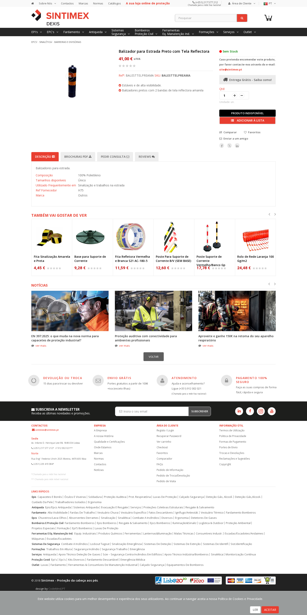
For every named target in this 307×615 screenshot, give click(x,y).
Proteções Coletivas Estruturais (163, 507)
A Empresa (100, 430)
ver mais (41, 345)
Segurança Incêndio (86, 549)
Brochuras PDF (76, 157)
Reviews (145, 157)
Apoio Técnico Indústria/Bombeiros (186, 554)
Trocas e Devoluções (231, 453)
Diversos (167, 517)
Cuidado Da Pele (42, 502)
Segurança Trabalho (115, 549)
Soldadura (95, 497)
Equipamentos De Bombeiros (185, 565)
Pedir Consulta (113, 157)
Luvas (44, 565)
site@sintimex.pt (230, 69)
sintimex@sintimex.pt (47, 429)
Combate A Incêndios (145, 517)
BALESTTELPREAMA (176, 75)
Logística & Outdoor (211, 523)
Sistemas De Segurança (46, 544)
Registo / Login (165, 430)
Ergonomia (94, 502)
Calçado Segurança (191, 497)
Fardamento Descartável (102, 559)
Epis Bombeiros (107, 523)
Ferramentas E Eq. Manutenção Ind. (52, 533)
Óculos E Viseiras (75, 497)
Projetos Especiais (43, 528)
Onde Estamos (102, 447)
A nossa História (103, 436)
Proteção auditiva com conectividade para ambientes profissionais (146, 338)
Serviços (135, 507)
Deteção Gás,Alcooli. (248, 497)
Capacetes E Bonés (50, 497)
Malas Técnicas (184, 533)
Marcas (83, 3)
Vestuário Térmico (212, 512)
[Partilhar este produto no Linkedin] (237, 145)
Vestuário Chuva (107, 512)
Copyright (225, 464)
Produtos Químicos (110, 533)
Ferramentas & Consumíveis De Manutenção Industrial (102, 565)
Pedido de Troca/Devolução (173, 475)
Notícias (99, 470)
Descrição (43, 157)
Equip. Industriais (85, 533)
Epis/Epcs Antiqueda (58, 507)
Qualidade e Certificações (109, 441)
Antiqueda (38, 507)
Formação (63, 528)
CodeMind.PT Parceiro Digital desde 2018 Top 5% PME (61, 590)
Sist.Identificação (241, 544)
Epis (34, 497)
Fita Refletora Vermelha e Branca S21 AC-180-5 (132, 259)
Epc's (62, 559)
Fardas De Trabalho (82, 512)
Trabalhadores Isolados (70, 502)
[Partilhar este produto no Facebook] (221, 145)
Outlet (35, 565)
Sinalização (108, 517)
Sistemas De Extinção (187, 544)
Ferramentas (133, 533)
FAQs (160, 464)
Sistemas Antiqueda (86, 507)
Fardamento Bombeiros (241, 512)
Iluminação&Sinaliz (185, 523)
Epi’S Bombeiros (82, 528)
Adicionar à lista (250, 120)
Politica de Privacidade (232, 436)
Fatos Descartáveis (161, 512)
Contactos (67, 3)
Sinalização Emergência (127, 544)
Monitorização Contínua (241, 554)
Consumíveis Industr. (209, 533)
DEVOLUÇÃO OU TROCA (62, 378)
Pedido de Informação (170, 470)
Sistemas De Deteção (157, 544)
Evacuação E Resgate (114, 507)
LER (255, 610)
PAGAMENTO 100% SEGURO (251, 380)
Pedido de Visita (166, 481)
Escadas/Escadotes (59, 538)
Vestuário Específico (133, 512)
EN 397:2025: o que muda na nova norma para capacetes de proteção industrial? (65, 338)
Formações (38, 549)
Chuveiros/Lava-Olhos (52, 517)
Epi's (54, 559)
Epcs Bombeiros (160, 523)
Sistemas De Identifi (215, 544)
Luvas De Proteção (165, 497)
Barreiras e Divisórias (67, 42)
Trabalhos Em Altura (59, 549)
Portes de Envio (228, 447)
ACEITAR (270, 610)
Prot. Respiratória (140, 497)
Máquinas (38, 538)
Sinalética (45, 42)
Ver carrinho (164, 441)
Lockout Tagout (99, 544)
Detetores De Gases (204, 517)
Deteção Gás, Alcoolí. (219, 497)
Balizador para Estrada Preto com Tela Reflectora (164, 51)
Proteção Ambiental (238, 523)
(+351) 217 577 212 (206, 2)
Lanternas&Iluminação (157, 533)
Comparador (164, 458)
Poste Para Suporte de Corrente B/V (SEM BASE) (173, 259)
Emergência (137, 549)
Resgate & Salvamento (199, 507)
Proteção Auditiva (115, 497)
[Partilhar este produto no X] (229, 145)
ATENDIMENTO (184, 378)
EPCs (34, 42)
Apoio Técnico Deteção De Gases (79, 554)
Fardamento (39, 512)
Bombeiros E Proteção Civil (47, 523)
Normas (98, 3)
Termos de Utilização (232, 430)
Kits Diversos (76, 559)
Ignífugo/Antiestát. (186, 512)
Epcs (34, 517)
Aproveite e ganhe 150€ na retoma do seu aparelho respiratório (236, 338)
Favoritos (162, 453)
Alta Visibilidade (58, 512)
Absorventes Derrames (84, 517)
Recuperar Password (169, 436)
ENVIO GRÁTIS (119, 378)
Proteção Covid (41, 559)
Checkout (162, 447)
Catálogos (114, 3)
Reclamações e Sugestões (234, 458)
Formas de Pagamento (232, 441)
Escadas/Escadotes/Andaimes (244, 533)
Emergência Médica (133, 559)
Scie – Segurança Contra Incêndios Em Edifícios (132, 554)
